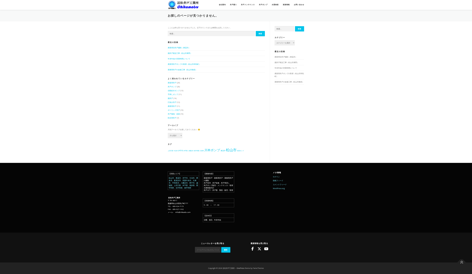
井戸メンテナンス (248, 5)
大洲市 (202, 151)
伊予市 (180, 150)
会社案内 (222, 5)
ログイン (276, 177)
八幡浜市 (190, 151)
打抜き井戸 (172, 102)
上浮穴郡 (170, 151)
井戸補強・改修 (174, 114)
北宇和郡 (179, 188)
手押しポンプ (173, 94)
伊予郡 (186, 151)
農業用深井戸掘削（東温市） (179, 47)
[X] (259, 249)
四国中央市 (187, 180)
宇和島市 (175, 183)
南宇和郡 (196, 151)
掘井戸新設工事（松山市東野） (180, 53)
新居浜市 (177, 180)
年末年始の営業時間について (179, 59)
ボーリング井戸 (174, 110)
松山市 (231, 149)
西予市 (192, 183)
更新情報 (286, 5)
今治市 (176, 151)
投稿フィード (278, 180)
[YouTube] (266, 249)
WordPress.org (279, 188)
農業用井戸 (172, 106)
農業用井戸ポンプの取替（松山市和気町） (184, 64)
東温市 (223, 150)
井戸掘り (233, 5)
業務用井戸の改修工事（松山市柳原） (182, 69)
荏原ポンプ (240, 151)
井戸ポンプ (263, 5)
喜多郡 (192, 185)
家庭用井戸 (172, 82)
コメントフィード (280, 184)
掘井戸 (170, 98)
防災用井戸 (172, 118)
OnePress (240, 268)
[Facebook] (252, 249)
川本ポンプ (212, 150)
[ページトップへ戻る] (461, 262)
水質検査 (275, 5)
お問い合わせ (299, 5)
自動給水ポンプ (174, 90)
